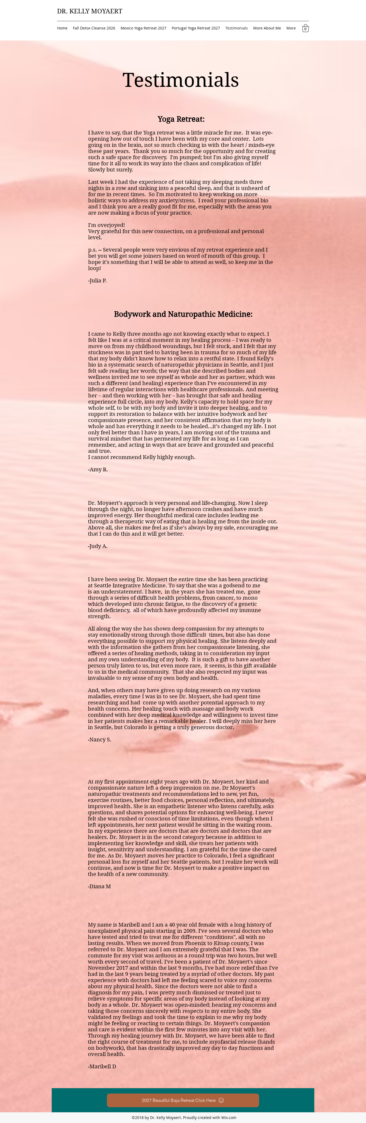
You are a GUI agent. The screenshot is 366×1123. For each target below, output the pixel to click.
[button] (305, 28)
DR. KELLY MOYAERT (89, 11)
